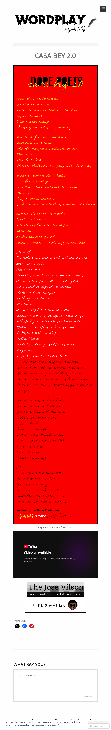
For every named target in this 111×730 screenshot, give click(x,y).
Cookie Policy (57, 725)
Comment (87, 696)
